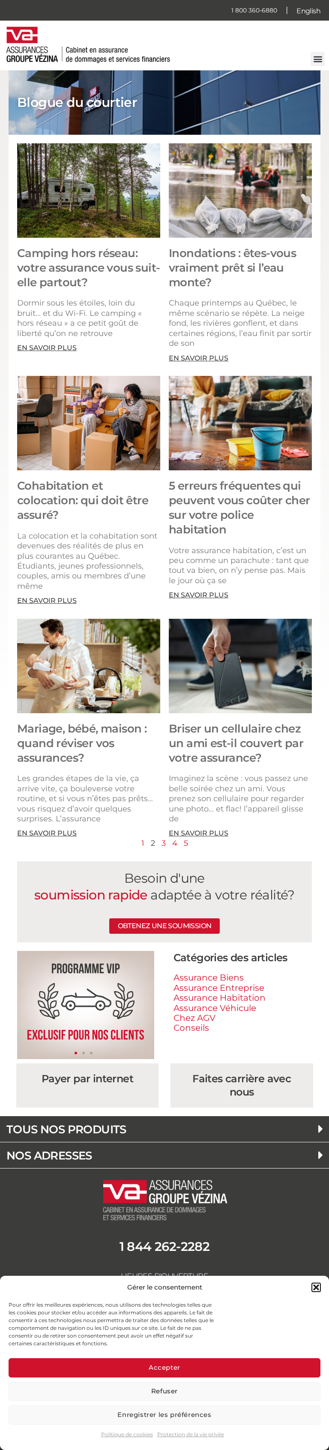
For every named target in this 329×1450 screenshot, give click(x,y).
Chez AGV (194, 1018)
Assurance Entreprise (218, 988)
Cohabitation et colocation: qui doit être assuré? (82, 500)
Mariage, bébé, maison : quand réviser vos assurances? (82, 743)
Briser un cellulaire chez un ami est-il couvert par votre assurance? (236, 743)
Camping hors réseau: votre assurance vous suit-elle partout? (88, 267)
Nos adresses (49, 1155)
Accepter (164, 1367)
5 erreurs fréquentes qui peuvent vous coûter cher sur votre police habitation (239, 507)
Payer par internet (87, 1078)
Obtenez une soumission (165, 926)
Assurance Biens (208, 977)
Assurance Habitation (219, 998)
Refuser (164, 1391)
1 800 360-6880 (254, 10)
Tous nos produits (66, 1129)
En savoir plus (47, 348)
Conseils (191, 1028)
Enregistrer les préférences (164, 1415)
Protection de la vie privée (190, 1434)
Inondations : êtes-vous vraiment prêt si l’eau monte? (232, 267)
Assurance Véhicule (214, 1008)
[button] (316, 1287)
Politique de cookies (127, 1434)
